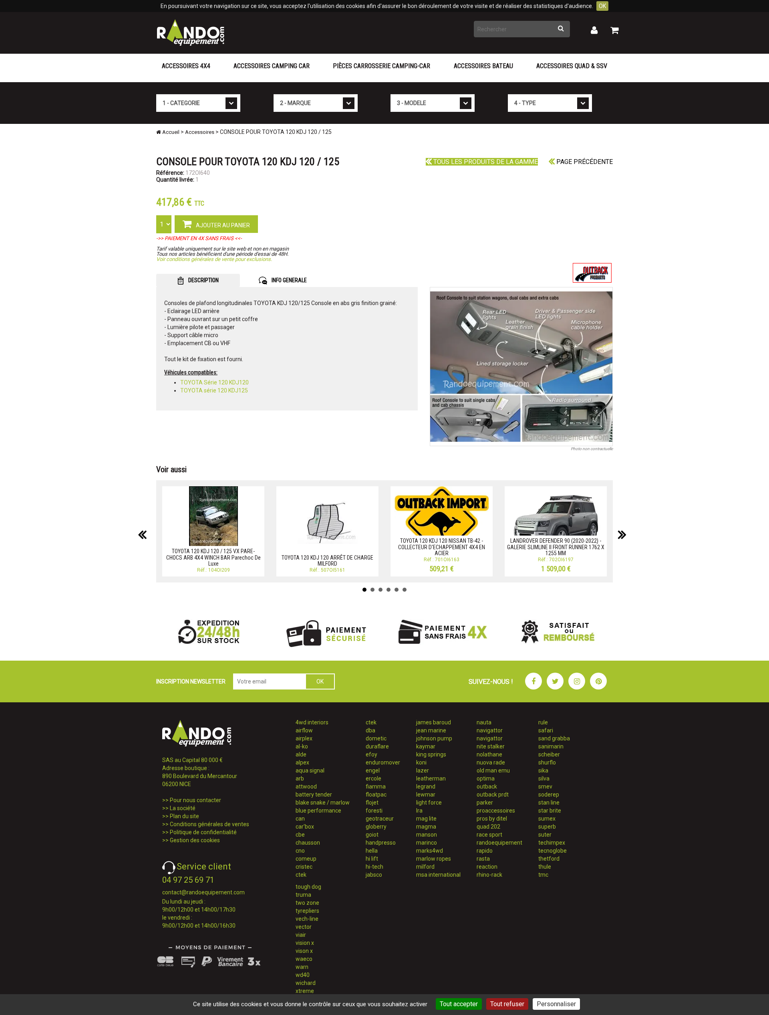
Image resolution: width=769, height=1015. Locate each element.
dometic (376, 738)
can (300, 818)
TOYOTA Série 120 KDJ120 (214, 382)
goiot (372, 834)
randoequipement (499, 842)
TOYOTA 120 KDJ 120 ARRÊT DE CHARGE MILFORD (327, 560)
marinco (426, 842)
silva (544, 778)
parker (485, 802)
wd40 (303, 975)
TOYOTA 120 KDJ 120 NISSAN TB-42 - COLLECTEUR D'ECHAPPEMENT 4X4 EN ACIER (441, 547)
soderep (548, 794)
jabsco (374, 874)
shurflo (547, 762)
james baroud (433, 722)
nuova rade (491, 762)
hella (372, 850)
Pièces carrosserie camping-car (381, 66)
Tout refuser (507, 1004)
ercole (373, 778)
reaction (487, 866)
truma (303, 895)
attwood (306, 786)
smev (545, 786)
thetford (549, 858)
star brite (549, 810)
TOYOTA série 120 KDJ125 (214, 390)
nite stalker (491, 746)
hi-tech (374, 866)
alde (301, 754)
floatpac (376, 794)
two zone (307, 903)
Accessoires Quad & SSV (571, 66)
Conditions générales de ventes (209, 824)
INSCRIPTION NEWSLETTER (190, 681)
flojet (372, 802)
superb (547, 826)
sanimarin (551, 746)
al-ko (302, 746)
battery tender (314, 794)
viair (301, 935)
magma (426, 826)
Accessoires (199, 132)
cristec (304, 866)
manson (426, 834)
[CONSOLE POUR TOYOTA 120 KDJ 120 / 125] (521, 366)
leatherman (431, 778)
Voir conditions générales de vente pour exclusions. (214, 259)
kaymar (425, 746)
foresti (374, 810)
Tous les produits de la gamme (485, 162)
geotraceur (380, 818)
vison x (304, 951)
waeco (304, 959)
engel (373, 770)
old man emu (493, 770)
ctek (301, 874)
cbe (300, 834)
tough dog (308, 887)
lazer (422, 770)
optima (486, 778)
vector (304, 927)
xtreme (305, 991)
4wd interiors (312, 722)
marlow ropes (433, 858)
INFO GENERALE (288, 280)
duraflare (377, 746)
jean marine (431, 730)
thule (544, 866)
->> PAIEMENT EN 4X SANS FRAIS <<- (199, 238)
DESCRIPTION (203, 280)
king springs (431, 754)
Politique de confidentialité (203, 832)
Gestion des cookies (195, 840)
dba (370, 730)
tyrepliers (307, 911)
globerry (376, 826)
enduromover (383, 762)
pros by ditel (492, 818)
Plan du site (184, 816)
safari (545, 730)
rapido (485, 850)
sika (543, 770)
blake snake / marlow (323, 802)
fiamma (376, 786)
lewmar (425, 794)
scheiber (549, 754)
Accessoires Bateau (483, 66)
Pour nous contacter (195, 800)
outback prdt (493, 794)
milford (425, 866)
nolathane (489, 754)
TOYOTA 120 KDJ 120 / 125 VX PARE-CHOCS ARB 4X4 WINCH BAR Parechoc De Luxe (213, 557)
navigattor (490, 730)
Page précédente (584, 162)
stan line (549, 802)
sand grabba (554, 738)
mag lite (426, 818)
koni (421, 762)
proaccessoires (496, 810)
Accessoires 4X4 (186, 66)
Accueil (170, 132)
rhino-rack (489, 874)
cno (300, 850)
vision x (305, 943)
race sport (489, 834)
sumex (547, 818)
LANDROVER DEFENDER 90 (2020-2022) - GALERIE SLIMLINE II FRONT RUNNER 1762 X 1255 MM (555, 547)
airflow (304, 730)
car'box (305, 826)
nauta (484, 722)
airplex (304, 738)
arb (300, 778)
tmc (543, 874)
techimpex (551, 842)
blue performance (318, 810)
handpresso (381, 842)
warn (302, 967)
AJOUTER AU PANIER (222, 225)
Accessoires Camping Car (272, 66)
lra (419, 810)
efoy (371, 754)
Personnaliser (556, 1004)
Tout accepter (459, 1004)
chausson (308, 842)
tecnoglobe (552, 850)
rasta (483, 858)
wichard (306, 983)
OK (602, 6)
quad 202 (488, 826)
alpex (302, 762)
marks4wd (429, 850)
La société (182, 808)
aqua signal (310, 770)
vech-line (307, 919)
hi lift (372, 858)
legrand (425, 786)
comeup (306, 858)
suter (545, 834)
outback (487, 786)
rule (543, 722)
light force (429, 802)
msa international (438, 874)
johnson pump (434, 738)
